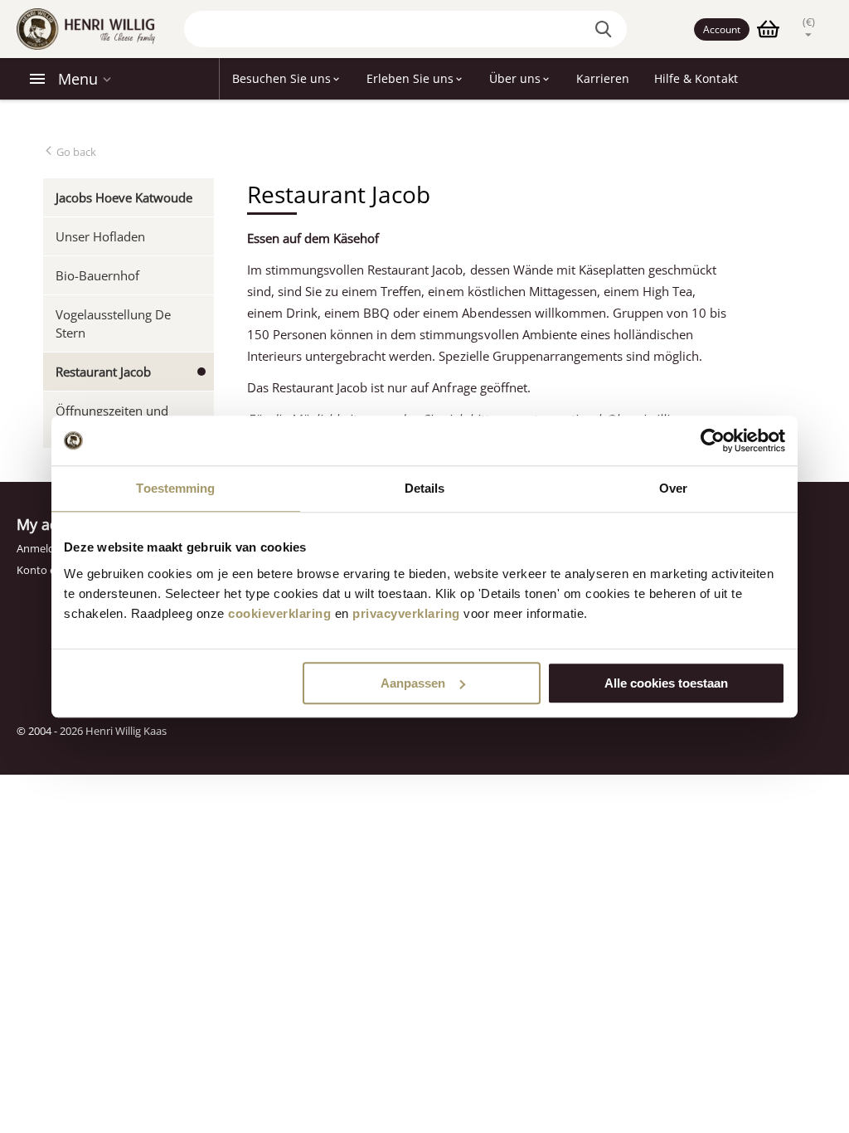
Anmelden (42, 548)
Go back (75, 151)
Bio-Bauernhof (97, 275)
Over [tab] (673, 488)
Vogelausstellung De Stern (113, 323)
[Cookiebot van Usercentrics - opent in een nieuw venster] (712, 440)
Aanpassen (413, 683)
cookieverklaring (279, 613)
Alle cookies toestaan (666, 683)
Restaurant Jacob (103, 371)
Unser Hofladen (100, 236)
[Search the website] (606, 29)
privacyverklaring (406, 613)
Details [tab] (425, 488)
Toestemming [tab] (175, 488)
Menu (78, 78)
